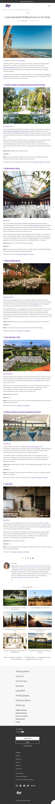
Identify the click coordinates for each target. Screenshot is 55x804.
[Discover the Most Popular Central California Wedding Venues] (15, 641)
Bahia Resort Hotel (12, 168)
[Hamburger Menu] (49, 5)
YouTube (36, 577)
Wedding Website (22, 671)
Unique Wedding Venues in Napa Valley (40, 607)
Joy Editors (22, 60)
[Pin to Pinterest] (30, 558)
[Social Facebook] (24, 786)
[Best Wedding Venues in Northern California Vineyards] (40, 641)
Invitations (20, 686)
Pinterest (29, 577)
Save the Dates (21, 681)
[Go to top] (53, 802)
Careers (18, 762)
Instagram (41, 162)
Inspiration (5, 9)
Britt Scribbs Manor (12, 260)
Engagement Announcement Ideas (34, 659)
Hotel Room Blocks (23, 700)
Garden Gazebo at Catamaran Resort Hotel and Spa (25, 85)
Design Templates (21, 710)
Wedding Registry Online (44, 657)
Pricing (18, 722)
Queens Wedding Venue (17, 659)
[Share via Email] (33, 558)
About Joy (18, 765)
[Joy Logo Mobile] (8, 6)
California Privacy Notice (21, 776)
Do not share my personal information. (25, 779)
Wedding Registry (22, 695)
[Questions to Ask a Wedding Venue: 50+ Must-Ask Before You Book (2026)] (15, 598)
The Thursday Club (12, 337)
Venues (9, 9)
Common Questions (22, 716)
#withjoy (33, 785)
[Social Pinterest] (20, 786)
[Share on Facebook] (25, 558)
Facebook (35, 162)
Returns (18, 755)
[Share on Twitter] (27, 558)
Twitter (48, 162)
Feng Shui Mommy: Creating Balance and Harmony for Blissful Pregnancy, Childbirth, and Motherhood (31, 568)
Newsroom (18, 759)
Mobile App (20, 705)
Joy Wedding (19, 729)
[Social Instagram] (17, 786)
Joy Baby (19, 731)
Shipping (18, 752)
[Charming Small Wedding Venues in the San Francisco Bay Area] (40, 619)
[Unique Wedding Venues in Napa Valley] (40, 598)
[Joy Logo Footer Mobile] (27, 793)
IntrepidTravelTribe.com (34, 566)
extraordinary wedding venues (10, 67)
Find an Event (27, 746)
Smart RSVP (20, 690)
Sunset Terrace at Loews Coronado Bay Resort (23, 412)
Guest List (20, 676)
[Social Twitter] (28, 786)
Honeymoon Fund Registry (15, 657)
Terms (17, 773)
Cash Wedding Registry (30, 657)
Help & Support (20, 719)
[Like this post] (22, 558)
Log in (27, 742)
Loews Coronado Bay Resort (32, 446)
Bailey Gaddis (24, 21)
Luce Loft (8, 484)
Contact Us (19, 768)
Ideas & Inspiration (21, 713)
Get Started (27, 738)
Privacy (21, 773)
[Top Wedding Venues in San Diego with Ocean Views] (15, 619)
